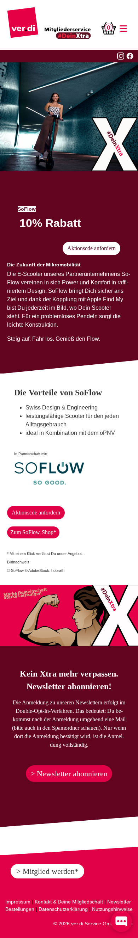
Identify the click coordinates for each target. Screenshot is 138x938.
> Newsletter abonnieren (69, 773)
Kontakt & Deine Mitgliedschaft (69, 902)
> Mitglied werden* (47, 871)
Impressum (17, 902)
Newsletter (119, 902)
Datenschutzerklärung (63, 909)
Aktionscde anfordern (91, 248)
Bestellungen (19, 909)
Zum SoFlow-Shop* (33, 532)
